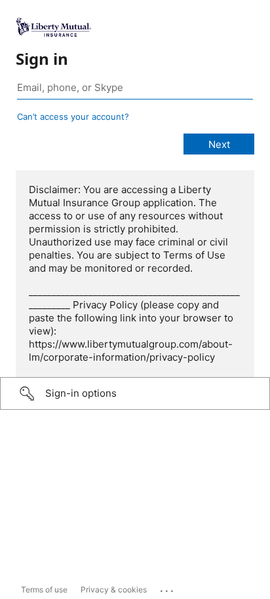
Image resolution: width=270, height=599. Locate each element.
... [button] (168, 587)
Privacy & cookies (114, 589)
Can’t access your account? (73, 116)
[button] (135, 393)
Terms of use (44, 589)
